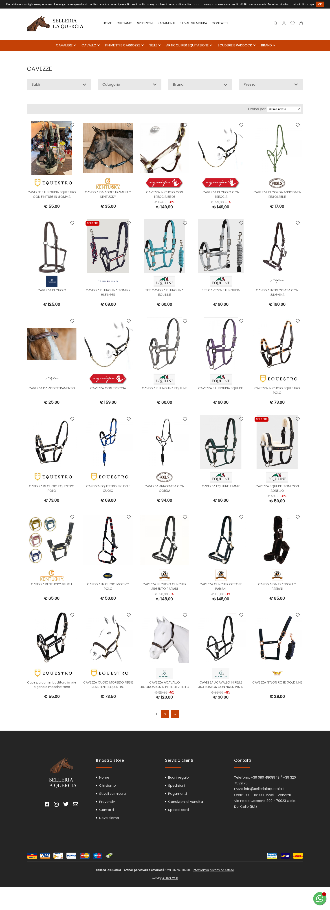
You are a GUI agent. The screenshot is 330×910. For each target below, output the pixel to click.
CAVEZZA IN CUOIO (51, 290)
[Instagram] (56, 805)
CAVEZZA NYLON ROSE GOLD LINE (277, 682)
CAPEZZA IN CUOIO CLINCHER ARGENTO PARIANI (164, 586)
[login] (284, 24)
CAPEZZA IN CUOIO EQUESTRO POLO (277, 390)
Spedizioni (145, 23)
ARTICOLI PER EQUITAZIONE (187, 45)
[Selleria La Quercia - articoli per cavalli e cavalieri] (55, 37)
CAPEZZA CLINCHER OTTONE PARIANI (221, 586)
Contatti (220, 23)
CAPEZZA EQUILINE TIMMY (221, 486)
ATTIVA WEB (170, 878)
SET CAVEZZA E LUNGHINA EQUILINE (164, 292)
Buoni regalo (178, 777)
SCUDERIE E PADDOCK (235, 45)
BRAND (266, 45)
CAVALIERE (64, 45)
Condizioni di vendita (185, 801)
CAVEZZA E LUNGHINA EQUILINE (164, 388)
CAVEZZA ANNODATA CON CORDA (164, 488)
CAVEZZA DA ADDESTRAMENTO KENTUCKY (108, 194)
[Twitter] (66, 805)
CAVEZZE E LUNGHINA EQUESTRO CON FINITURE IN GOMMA (52, 194)
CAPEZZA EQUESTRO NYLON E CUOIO (108, 488)
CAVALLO (88, 45)
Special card (178, 809)
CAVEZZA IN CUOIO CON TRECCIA (220, 194)
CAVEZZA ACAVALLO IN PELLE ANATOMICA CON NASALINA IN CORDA (220, 687)
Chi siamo (124, 23)
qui (312, 4)
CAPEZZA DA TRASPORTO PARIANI (277, 586)
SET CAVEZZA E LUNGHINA (221, 290)
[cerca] (276, 24)
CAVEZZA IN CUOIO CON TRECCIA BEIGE (164, 194)
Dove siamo (109, 817)
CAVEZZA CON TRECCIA (108, 388)
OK (320, 4)
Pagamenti (166, 23)
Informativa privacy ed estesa (213, 870)
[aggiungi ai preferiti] (72, 125)
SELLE (153, 45)
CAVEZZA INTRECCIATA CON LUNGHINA (277, 292)
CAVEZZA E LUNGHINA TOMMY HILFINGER (108, 292)
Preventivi (107, 801)
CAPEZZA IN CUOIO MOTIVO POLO (108, 586)
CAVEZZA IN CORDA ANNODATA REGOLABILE (277, 194)
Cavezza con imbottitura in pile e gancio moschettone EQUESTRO (51, 687)
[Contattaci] (301, 24)
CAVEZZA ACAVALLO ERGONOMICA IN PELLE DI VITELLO (164, 684)
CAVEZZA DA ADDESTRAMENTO (52, 388)
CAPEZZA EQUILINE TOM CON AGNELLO (277, 488)
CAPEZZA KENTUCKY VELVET (52, 584)
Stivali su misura (193, 23)
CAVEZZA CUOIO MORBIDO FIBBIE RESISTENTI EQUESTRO (108, 684)
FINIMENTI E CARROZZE (122, 45)
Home (107, 23)
